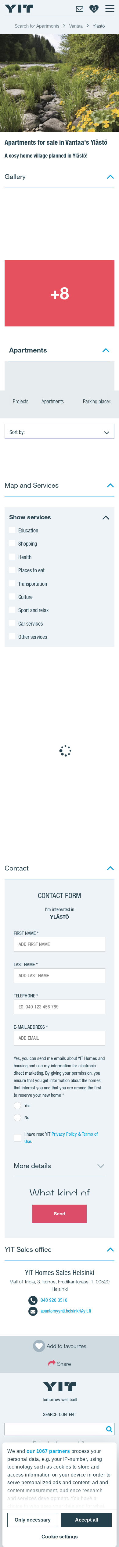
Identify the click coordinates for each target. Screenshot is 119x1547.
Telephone (24, 996)
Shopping (27, 543)
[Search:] (108, 1429)
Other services (32, 636)
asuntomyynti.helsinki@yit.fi (66, 1311)
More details (32, 1165)
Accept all (86, 1519)
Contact (17, 868)
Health (24, 557)
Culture (25, 596)
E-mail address (29, 1027)
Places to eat (31, 570)
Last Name (24, 964)
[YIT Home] (19, 9)
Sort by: (17, 432)
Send (59, 1213)
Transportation (32, 583)
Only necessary (33, 1519)
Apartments (53, 401)
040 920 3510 (54, 1300)
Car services (30, 623)
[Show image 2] (59, 293)
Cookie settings (59, 1536)
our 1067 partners (48, 1451)
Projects (20, 401)
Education (28, 530)
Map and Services (32, 485)
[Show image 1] (59, 227)
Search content (59, 1414)
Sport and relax (33, 610)
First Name (25, 933)
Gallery (15, 176)
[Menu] (109, 8)
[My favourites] (94, 8)
